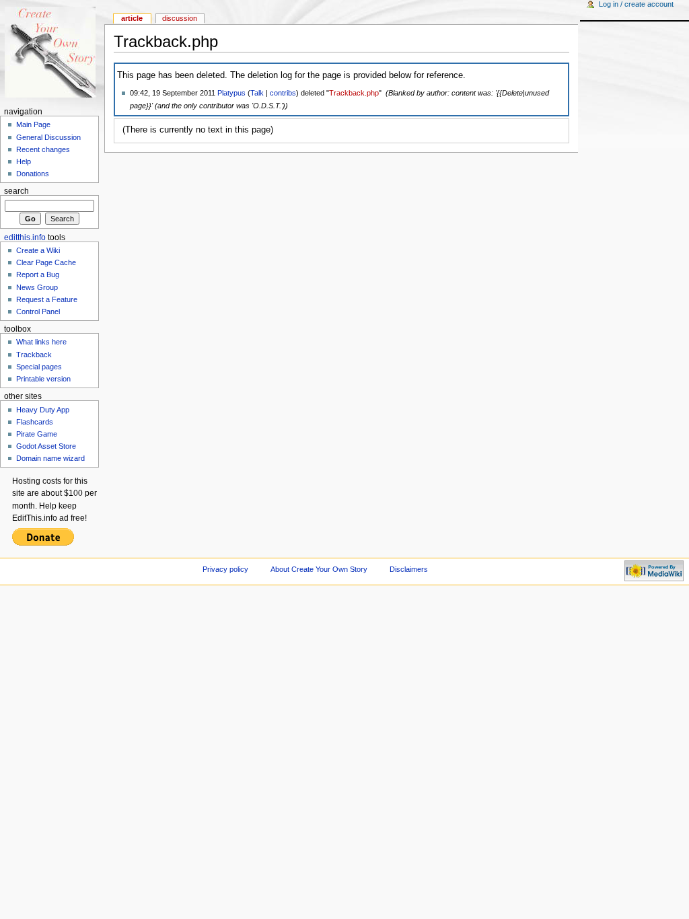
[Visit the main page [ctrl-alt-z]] (52, 52)
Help (23, 161)
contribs (283, 93)
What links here (41, 342)
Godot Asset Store (46, 446)
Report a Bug (37, 274)
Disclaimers (409, 569)
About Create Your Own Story (318, 569)
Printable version (43, 379)
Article (132, 18)
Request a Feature (46, 299)
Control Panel (38, 311)
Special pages (39, 367)
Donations (32, 174)
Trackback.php (354, 93)
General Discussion (48, 137)
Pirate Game (36, 434)
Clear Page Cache (46, 262)
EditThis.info (25, 237)
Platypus (231, 93)
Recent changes (43, 149)
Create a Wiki (38, 250)
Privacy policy (225, 569)
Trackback (34, 355)
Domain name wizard (50, 458)
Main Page (33, 124)
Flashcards (34, 422)
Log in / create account (636, 4)
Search (16, 191)
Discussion (179, 18)
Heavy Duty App (42, 410)
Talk (257, 93)
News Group (37, 287)
